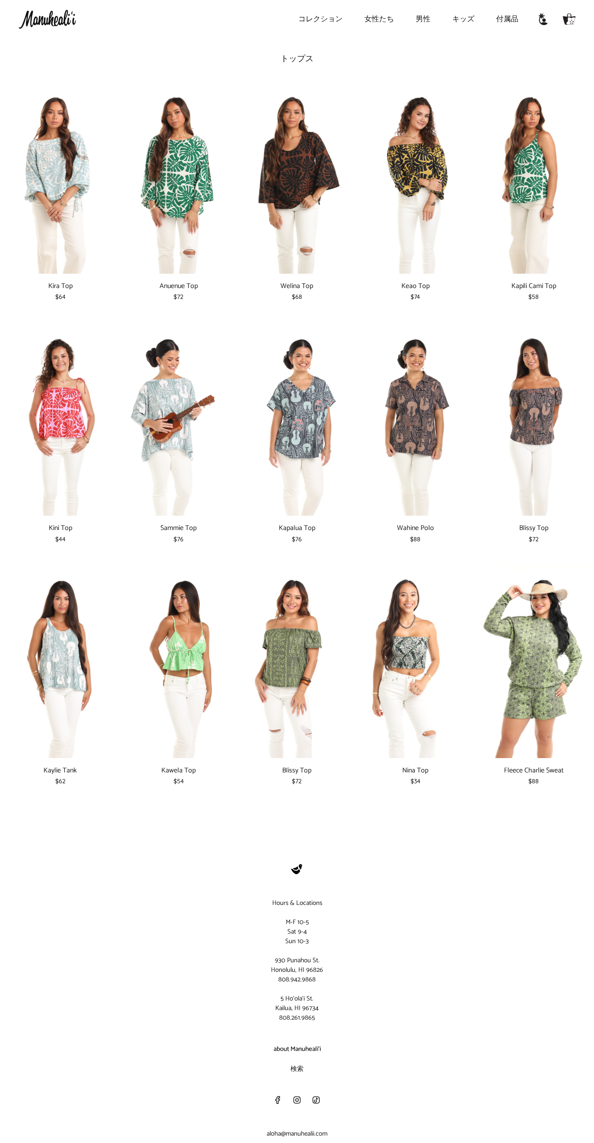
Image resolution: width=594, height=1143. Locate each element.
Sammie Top (178, 528)
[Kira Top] (60, 177)
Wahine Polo (415, 528)
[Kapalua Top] (297, 419)
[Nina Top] (415, 661)
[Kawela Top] (178, 661)
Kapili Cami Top (533, 286)
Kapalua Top (297, 528)
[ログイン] (543, 19)
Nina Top (415, 770)
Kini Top (60, 528)
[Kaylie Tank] (60, 661)
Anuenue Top (179, 286)
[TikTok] (316, 1100)
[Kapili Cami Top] (534, 177)
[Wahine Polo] (415, 419)
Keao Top (415, 286)
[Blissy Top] (534, 419)
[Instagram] (297, 1100)
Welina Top (296, 286)
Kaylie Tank (60, 770)
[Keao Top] (415, 177)
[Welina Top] (297, 177)
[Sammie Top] (178, 419)
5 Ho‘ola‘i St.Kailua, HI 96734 (297, 1003)
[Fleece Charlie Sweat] (534, 661)
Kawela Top (178, 770)
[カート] (569, 19)
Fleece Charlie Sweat (534, 770)
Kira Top (60, 286)
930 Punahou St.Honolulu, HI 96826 (297, 965)
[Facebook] (278, 1100)
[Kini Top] (60, 419)
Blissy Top (533, 528)
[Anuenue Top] (178, 177)
